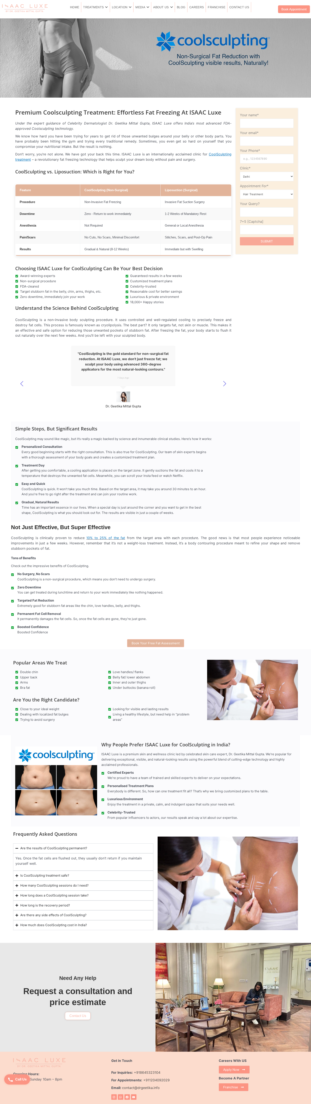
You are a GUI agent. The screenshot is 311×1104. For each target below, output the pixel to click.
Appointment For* (254, 186)
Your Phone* (250, 150)
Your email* (249, 133)
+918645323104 (147, 1072)
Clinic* (245, 168)
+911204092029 (156, 1080)
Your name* (249, 115)
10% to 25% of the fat (105, 538)
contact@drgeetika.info (141, 1088)
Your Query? (250, 204)
